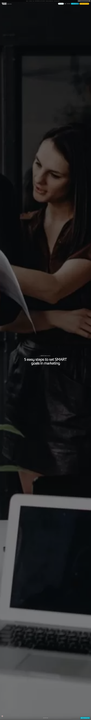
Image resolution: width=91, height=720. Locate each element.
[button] (85, 718)
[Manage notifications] (2, 716)
